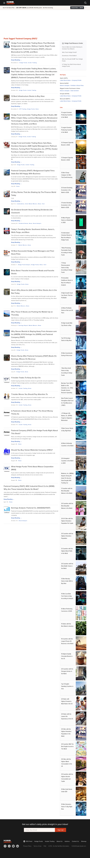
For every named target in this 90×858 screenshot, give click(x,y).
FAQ (45, 846)
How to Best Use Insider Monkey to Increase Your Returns (72, 48)
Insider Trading (32, 62)
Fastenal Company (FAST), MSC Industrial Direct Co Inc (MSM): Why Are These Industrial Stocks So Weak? (29, 487)
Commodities (20, 204)
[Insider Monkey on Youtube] (14, 846)
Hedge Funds (23, 62)
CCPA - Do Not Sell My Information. (58, 846)
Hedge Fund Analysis (24, 264)
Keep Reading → (16, 60)
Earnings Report (23, 325)
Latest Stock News (65, 80)
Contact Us (75, 841)
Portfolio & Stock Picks (77, 85)
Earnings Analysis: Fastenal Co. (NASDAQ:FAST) (30, 507)
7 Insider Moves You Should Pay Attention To (29, 394)
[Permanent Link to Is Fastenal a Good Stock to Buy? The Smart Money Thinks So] (7, 412)
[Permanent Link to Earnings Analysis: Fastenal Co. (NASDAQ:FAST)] (7, 509)
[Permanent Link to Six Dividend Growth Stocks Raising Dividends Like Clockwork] (7, 211)
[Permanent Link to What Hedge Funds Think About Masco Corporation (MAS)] (7, 468)
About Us (59, 841)
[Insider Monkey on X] (10, 846)
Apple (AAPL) (64, 78)
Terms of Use (37, 846)
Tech (43, 204)
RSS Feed (29, 841)
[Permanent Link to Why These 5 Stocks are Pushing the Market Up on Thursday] (7, 313)
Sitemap (83, 841)
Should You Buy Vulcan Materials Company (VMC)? (32, 450)
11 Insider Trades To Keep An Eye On (26, 377)
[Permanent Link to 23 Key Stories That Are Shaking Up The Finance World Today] (7, 194)
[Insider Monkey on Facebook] (6, 846)
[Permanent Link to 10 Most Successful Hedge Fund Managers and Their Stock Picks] (7, 252)
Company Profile (76, 80)
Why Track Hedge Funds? (69, 52)
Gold (26, 204)
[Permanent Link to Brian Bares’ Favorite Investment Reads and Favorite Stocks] (7, 272)
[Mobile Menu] (4, 3)
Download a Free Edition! (69, 56)
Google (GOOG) (64, 94)
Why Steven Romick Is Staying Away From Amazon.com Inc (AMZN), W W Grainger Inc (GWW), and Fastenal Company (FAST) (34, 334)
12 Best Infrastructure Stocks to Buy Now (28, 96)
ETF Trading (22, 109)
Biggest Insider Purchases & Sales (70, 88)
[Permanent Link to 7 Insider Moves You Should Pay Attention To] (7, 396)
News (37, 109)
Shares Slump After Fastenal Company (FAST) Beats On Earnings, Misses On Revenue (34, 357)
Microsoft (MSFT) (65, 99)
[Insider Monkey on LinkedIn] (18, 846)
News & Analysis (64, 85)
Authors (67, 841)
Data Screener (75, 91)
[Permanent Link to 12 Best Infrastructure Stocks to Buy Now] (7, 98)
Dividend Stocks (23, 223)
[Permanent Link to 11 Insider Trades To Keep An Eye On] (7, 379)
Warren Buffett (64, 83)
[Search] (85, 3)
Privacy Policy (27, 846)
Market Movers (33, 204)
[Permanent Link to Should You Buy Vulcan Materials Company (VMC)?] (7, 451)
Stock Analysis (37, 223)
